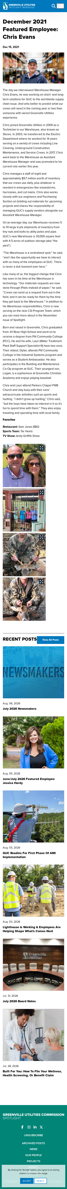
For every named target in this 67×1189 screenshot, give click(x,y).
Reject (40, 1180)
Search (53, 6)
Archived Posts (33, 1143)
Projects (33, 1161)
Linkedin (37, 1127)
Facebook (24, 1127)
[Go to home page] (19, 4)
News (33, 1149)
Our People (33, 1155)
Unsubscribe (33, 1135)
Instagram (30, 1127)
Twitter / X (43, 1127)
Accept (27, 1180)
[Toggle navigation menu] (60, 6)
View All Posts (50, 639)
